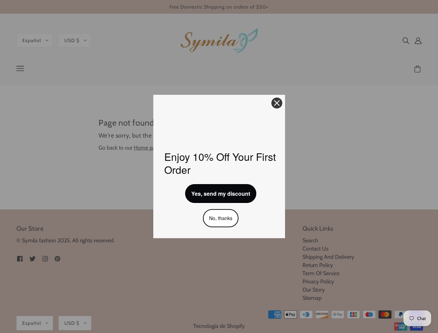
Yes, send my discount (220, 193)
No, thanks (220, 218)
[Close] (277, 103)
